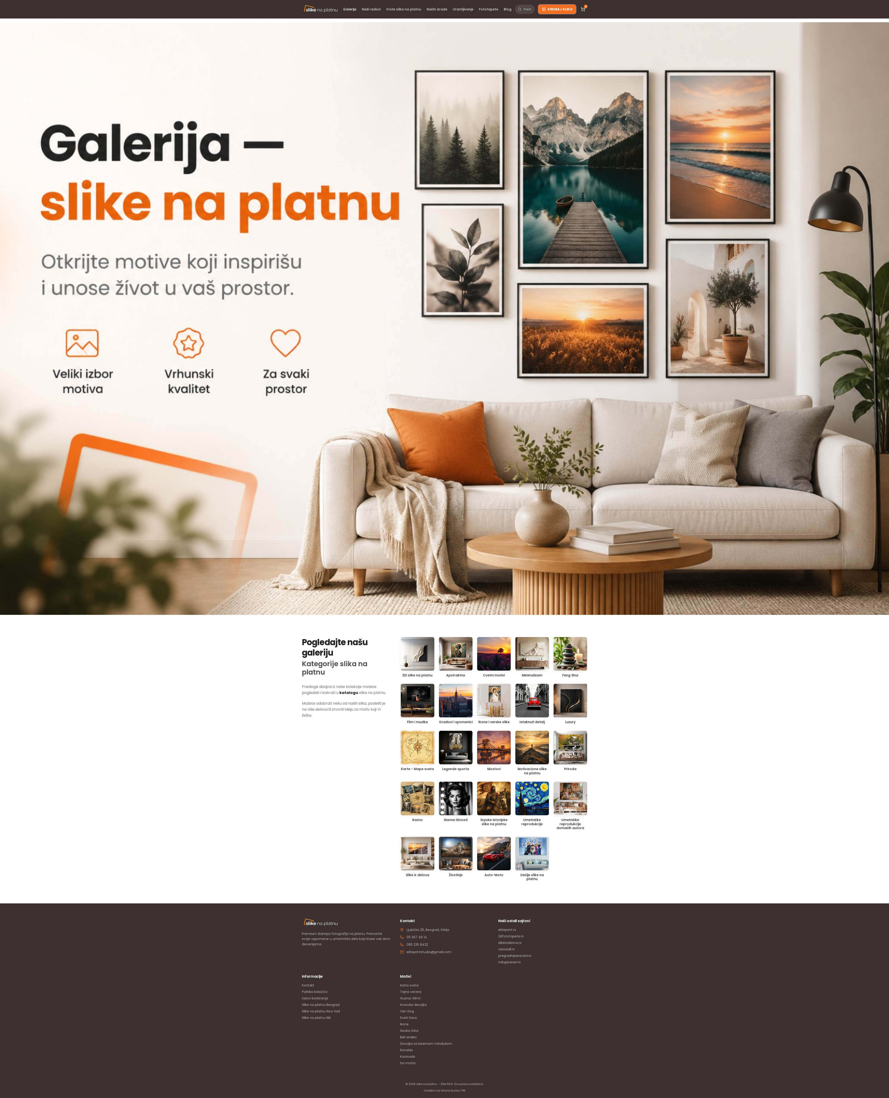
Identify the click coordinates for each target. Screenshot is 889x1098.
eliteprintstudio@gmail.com (429, 952)
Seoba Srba (409, 1030)
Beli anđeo (408, 1037)
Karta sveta (409, 985)
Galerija (349, 9)
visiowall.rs (506, 949)
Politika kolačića (314, 991)
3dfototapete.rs (511, 936)
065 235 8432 (417, 944)
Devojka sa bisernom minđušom (426, 1043)
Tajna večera (410, 991)
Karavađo (407, 1056)
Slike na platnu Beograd (321, 1004)
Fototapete (488, 9)
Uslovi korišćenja (315, 998)
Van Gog (407, 1011)
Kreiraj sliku (560, 9)
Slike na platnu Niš (316, 1017)
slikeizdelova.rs (510, 942)
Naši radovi (371, 9)
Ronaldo (406, 1050)
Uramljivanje (463, 9)
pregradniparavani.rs (514, 955)
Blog (507, 9)
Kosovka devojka (413, 1004)
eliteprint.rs (507, 929)
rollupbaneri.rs (509, 962)
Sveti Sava (408, 1017)
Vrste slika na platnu (403, 9)
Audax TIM (458, 1090)
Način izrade (437, 9)
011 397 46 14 (417, 937)
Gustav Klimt (410, 998)
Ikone (404, 1024)
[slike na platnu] (320, 9)
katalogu (348, 692)
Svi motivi (408, 1063)
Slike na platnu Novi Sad (321, 1011)
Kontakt (308, 985)
